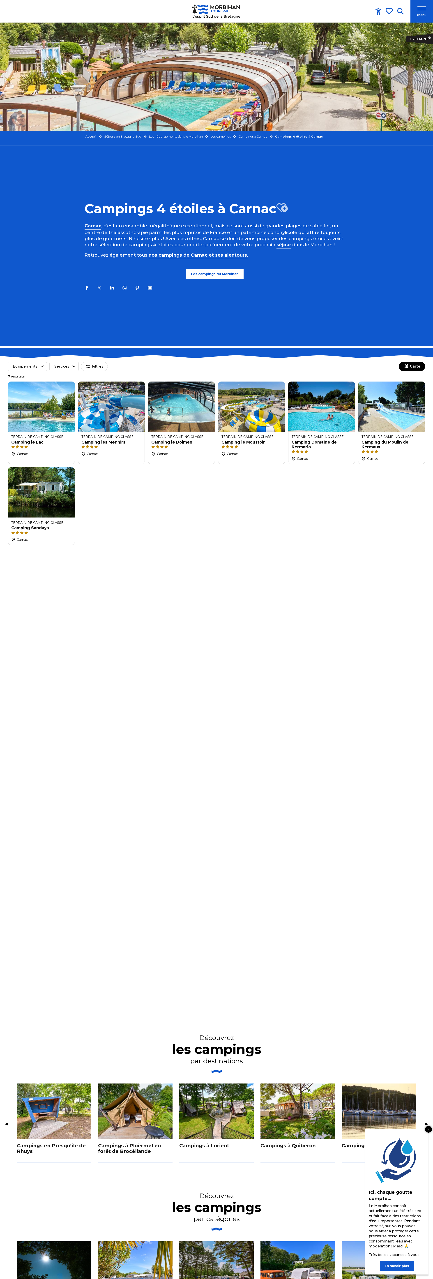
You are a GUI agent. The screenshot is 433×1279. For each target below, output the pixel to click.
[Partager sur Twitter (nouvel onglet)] (99, 289)
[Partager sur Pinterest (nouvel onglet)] (137, 289)
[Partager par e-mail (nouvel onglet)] (150, 289)
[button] (400, 11)
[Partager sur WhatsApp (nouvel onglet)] (124, 289)
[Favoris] (390, 11)
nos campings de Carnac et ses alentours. (198, 255)
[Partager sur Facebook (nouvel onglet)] (87, 289)
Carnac (93, 225)
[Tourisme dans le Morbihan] (216, 11)
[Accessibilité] (378, 11)
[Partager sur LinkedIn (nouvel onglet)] (112, 289)
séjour (283, 244)
